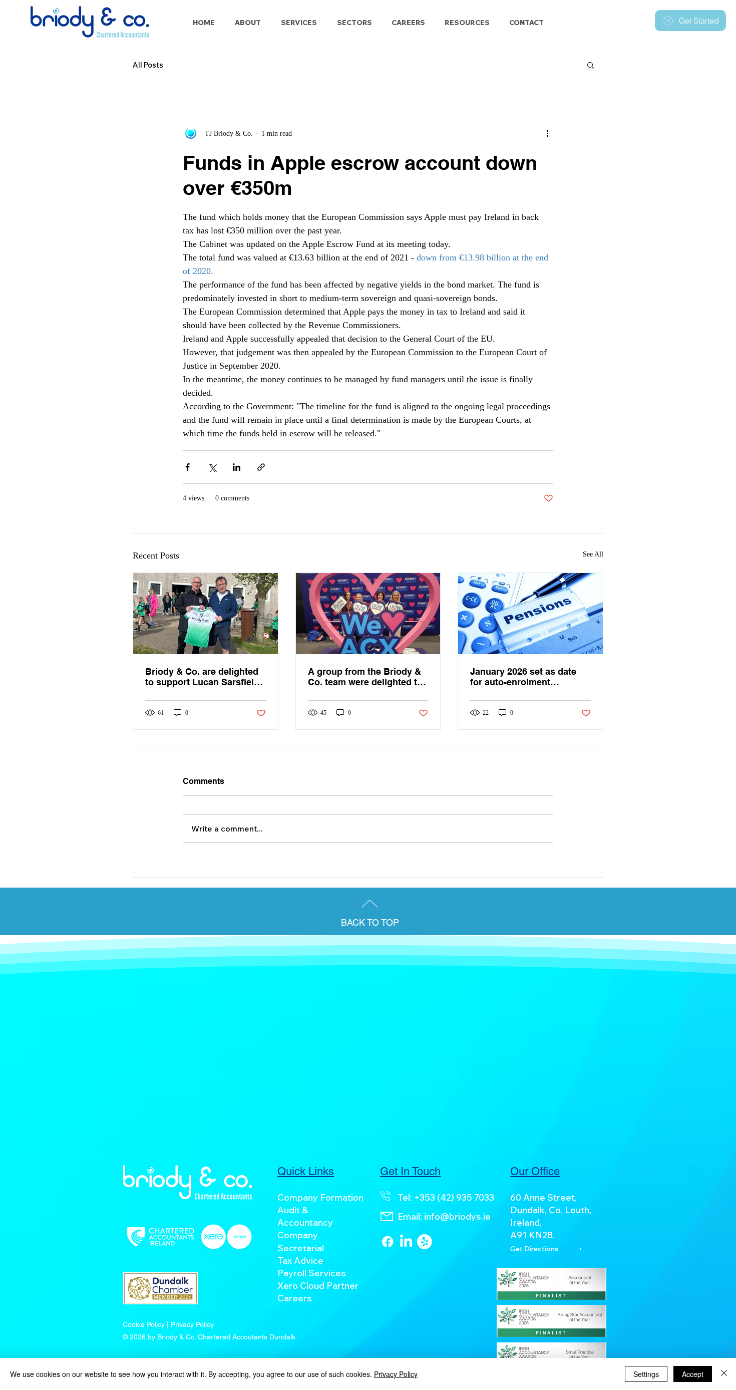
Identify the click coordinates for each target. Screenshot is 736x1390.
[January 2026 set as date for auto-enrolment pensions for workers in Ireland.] (530, 613)
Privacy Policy (396, 1374)
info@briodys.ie (457, 1216)
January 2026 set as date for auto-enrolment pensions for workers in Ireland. (523, 676)
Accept (692, 1374)
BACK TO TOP (370, 922)
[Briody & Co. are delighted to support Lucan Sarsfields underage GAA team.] (205, 613)
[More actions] (547, 133)
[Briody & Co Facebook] (387, 1241)
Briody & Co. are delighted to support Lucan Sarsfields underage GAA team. (204, 676)
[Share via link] (261, 467)
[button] (354, 22)
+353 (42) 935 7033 (454, 1197)
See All (593, 554)
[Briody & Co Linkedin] (406, 1241)
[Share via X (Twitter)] (212, 467)
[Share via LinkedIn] (236, 467)
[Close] (724, 1374)
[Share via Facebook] (187, 467)
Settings (646, 1374)
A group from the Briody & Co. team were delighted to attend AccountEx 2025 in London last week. (365, 676)
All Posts (148, 65)
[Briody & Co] (424, 1241)
